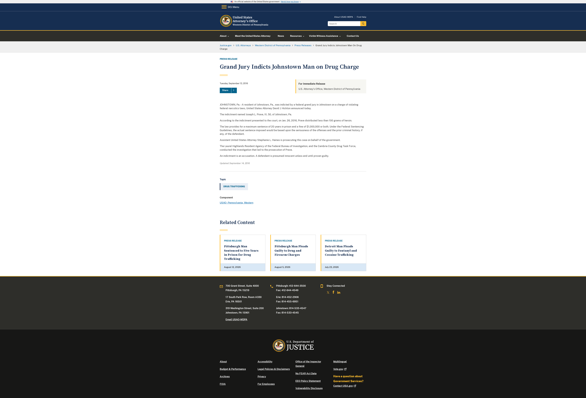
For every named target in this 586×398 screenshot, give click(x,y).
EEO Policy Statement (308, 381)
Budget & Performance (233, 369)
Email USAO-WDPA (236, 319)
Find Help (361, 17)
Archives (225, 376)
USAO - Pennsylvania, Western (236, 202)
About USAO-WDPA (343, 17)
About (223, 361)
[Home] (244, 26)
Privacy (262, 376)
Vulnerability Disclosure (309, 388)
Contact (343, 385)
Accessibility (265, 361)
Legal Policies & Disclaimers (274, 369)
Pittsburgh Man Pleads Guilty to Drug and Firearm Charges (291, 251)
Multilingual (340, 361)
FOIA (223, 384)
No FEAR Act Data (306, 373)
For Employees (266, 384)
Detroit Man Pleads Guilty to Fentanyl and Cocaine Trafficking (341, 251)
